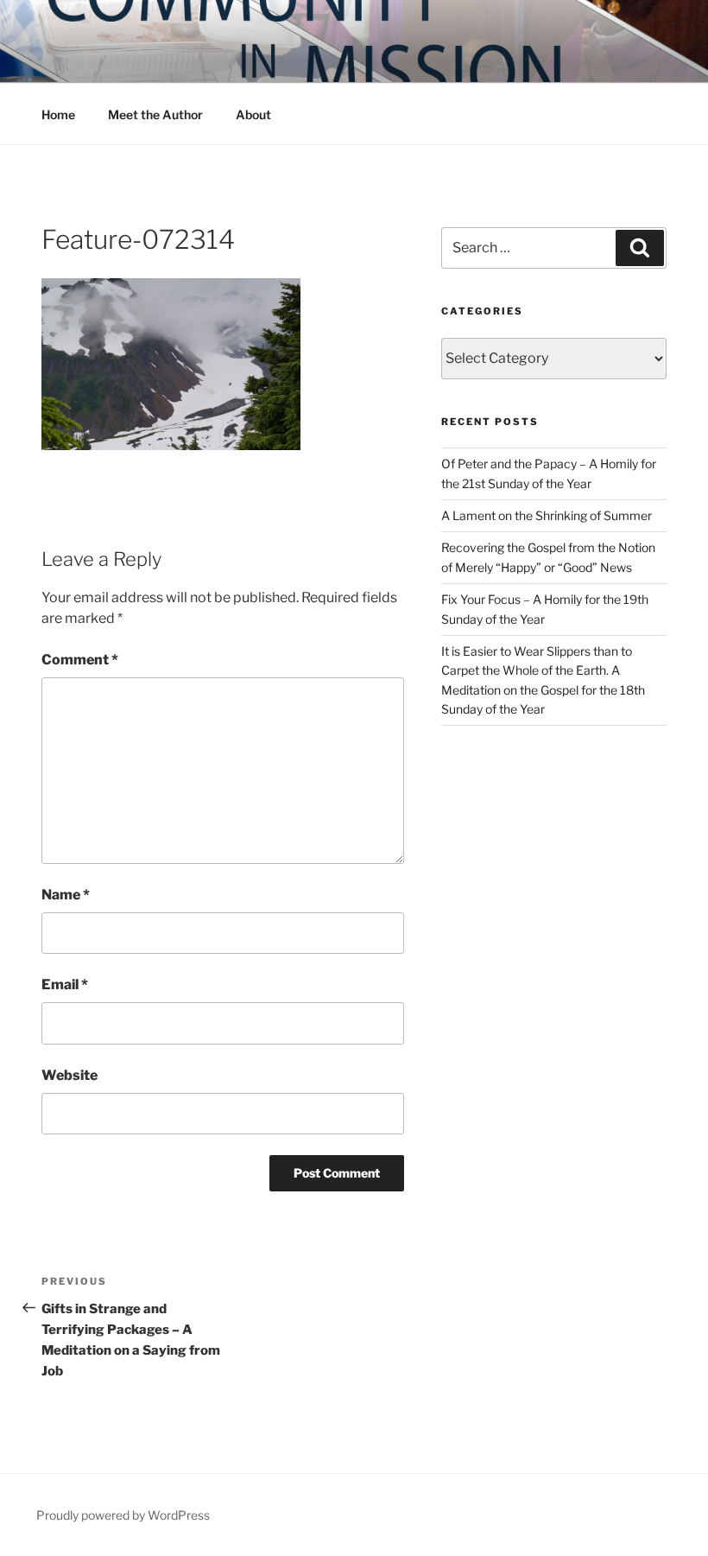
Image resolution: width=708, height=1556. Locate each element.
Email (64, 984)
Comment (79, 659)
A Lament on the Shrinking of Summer (546, 515)
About (253, 114)
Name (65, 894)
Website (69, 1075)
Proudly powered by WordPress (123, 1515)
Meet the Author (155, 114)
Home (58, 114)
